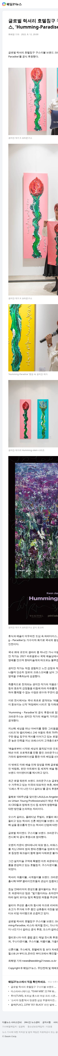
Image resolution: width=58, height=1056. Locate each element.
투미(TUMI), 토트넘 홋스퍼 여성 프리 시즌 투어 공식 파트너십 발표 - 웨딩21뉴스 (34, 995)
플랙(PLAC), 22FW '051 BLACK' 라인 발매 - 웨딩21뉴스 (34, 1004)
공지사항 (46, 1022)
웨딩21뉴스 (14, 4)
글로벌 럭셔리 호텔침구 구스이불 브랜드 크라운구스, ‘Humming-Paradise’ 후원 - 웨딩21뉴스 (34, 986)
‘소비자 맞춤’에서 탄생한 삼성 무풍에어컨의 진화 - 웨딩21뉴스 (34, 1000)
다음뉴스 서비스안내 (12, 1022)
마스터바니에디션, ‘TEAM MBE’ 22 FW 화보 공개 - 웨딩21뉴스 (34, 991)
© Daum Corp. (9, 1036)
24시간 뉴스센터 (32, 1022)
